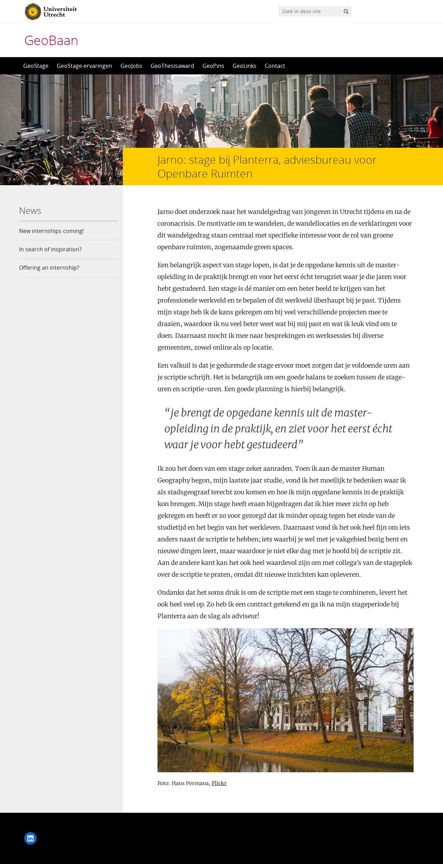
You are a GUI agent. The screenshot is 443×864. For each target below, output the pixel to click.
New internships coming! (51, 231)
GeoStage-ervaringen (84, 66)
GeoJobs (131, 66)
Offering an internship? (49, 267)
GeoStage (35, 66)
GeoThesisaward (172, 66)
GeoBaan (51, 40)
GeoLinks (244, 66)
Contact (275, 66)
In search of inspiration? (50, 249)
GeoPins (213, 66)
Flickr (219, 783)
